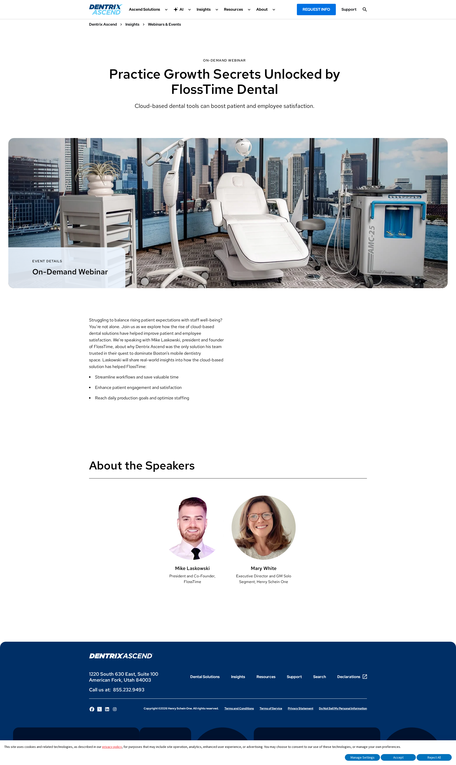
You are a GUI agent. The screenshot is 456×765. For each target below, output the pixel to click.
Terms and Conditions (239, 708)
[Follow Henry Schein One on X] (99, 709)
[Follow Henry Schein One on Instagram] (115, 709)
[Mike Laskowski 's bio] (192, 543)
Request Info (316, 9)
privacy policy (112, 747)
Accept (398, 757)
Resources (266, 676)
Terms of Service (271, 708)
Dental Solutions (205, 676)
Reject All (434, 757)
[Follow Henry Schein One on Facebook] (92, 709)
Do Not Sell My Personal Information (343, 708)
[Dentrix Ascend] (106, 9)
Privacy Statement (300, 708)
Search (319, 676)
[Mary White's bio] (264, 543)
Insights (238, 676)
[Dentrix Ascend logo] (121, 656)
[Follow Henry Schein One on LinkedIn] (107, 709)
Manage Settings (363, 757)
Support (349, 9)
